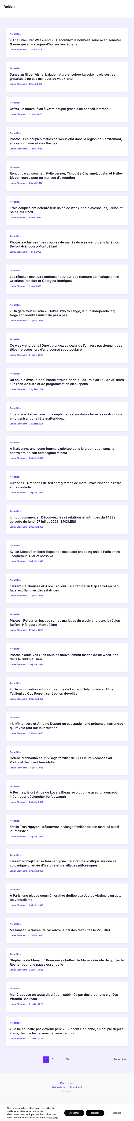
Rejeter (95, 1113)
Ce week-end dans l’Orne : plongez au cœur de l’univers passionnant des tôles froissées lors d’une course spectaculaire (66, 347)
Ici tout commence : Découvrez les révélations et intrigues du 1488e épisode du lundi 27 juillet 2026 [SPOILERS (63, 519)
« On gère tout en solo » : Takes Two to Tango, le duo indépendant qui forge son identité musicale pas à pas (63, 313)
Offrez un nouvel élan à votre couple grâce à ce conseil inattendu (60, 109)
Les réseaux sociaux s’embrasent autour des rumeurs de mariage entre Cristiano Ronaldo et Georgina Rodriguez (64, 279)
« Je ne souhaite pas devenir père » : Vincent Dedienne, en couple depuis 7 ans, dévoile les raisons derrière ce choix (66, 1031)
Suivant (119, 1059)
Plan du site (67, 1083)
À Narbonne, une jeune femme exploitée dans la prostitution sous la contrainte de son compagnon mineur (62, 451)
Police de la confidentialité (67, 1087)
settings (53, 1117)
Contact (67, 1091)
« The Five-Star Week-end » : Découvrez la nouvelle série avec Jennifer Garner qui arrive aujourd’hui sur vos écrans (65, 42)
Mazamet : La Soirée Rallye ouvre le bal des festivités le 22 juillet (60, 930)
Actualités (15, 34)
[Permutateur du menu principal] (127, 7)
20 (67, 1059)
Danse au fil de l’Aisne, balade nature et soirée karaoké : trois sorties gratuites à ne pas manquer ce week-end (62, 76)
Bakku (9, 7)
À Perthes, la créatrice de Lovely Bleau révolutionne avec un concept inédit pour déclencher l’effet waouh (63, 794)
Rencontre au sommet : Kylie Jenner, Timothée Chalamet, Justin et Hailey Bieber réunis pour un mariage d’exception (66, 175)
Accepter (74, 1113)
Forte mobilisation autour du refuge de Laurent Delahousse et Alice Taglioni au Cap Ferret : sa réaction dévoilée (61, 691)
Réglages (116, 1113)
